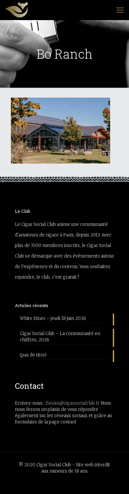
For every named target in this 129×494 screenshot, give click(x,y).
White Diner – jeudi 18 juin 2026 (53, 318)
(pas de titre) (33, 355)
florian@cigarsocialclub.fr (73, 403)
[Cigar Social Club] (16, 10)
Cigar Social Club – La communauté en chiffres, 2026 (60, 337)
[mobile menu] (120, 9)
